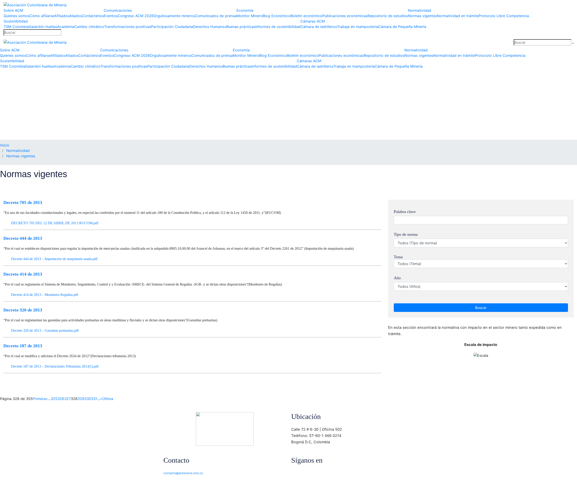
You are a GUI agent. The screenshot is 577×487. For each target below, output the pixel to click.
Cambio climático (89, 26)
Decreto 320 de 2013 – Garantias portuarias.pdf (44, 330)
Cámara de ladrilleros (318, 26)
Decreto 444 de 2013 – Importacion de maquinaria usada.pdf (53, 259)
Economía (244, 10)
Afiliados (61, 16)
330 (87, 398)
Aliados (75, 16)
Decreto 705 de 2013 (22, 202)
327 (67, 398)
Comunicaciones (118, 10)
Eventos (110, 16)
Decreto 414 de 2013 (22, 274)
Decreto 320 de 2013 (22, 309)
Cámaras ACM (312, 21)
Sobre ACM (13, 10)
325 (54, 398)
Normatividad (419, 10)
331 (94, 398)
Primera (39, 398)
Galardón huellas (43, 26)
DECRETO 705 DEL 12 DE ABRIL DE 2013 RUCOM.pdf (54, 223)
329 (81, 398)
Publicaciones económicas (344, 16)
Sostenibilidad (16, 21)
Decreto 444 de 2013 (22, 238)
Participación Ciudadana (172, 26)
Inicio (4, 145)
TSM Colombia (16, 26)
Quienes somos (17, 16)
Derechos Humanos (209, 26)
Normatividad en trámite (458, 16)
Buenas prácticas (240, 26)
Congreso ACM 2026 (135, 16)
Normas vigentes (422, 16)
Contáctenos (93, 16)
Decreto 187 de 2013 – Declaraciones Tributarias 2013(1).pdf (54, 366)
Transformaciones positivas (127, 26)
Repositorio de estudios (387, 16)
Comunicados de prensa (215, 16)
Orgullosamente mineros (174, 16)
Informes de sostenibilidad (277, 26)
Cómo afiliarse (42, 16)
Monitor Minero (249, 16)
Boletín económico (306, 16)
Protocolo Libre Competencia (504, 16)
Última (107, 398)
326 (60, 398)
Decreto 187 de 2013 (22, 345)
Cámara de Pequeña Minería (402, 26)
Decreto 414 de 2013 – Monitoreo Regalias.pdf (44, 295)
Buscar (481, 307)
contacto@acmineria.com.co (183, 473)
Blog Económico (277, 16)
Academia (65, 26)
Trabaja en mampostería (357, 26)
